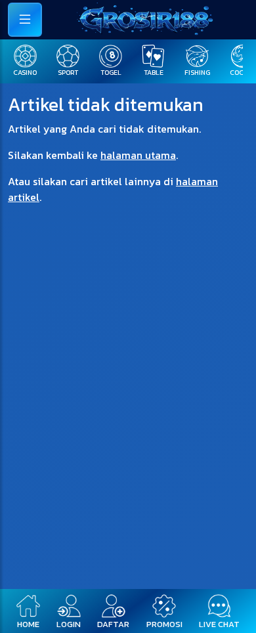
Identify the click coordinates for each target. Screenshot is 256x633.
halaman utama (138, 155)
